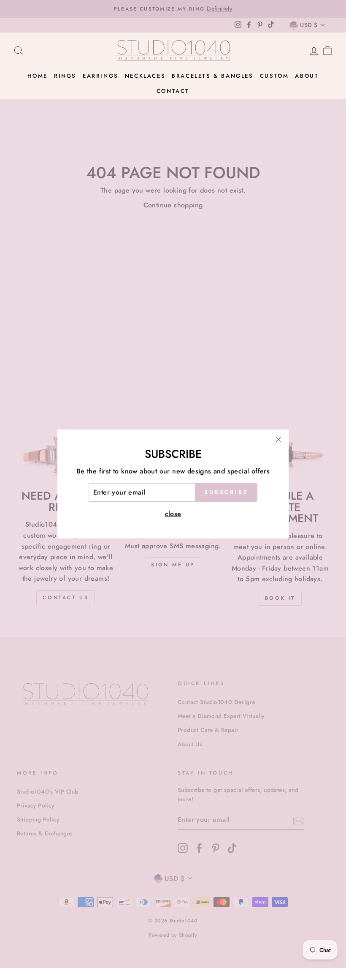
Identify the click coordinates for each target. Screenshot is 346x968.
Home (37, 76)
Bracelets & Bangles (212, 76)
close (173, 514)
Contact (173, 91)
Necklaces (145, 76)
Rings (65, 76)
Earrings (101, 76)
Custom (274, 76)
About (307, 76)
